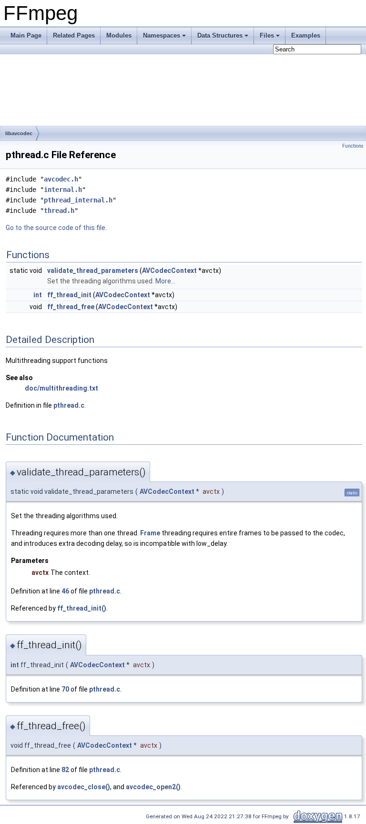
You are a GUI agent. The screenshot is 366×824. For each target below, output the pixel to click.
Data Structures (220, 35)
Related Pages (74, 35)
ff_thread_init (69, 295)
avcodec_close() (83, 787)
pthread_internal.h (78, 200)
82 (65, 770)
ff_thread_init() (81, 608)
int (37, 295)
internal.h (63, 189)
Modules (119, 35)
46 (65, 591)
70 (65, 689)
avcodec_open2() (153, 787)
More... (165, 281)
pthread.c (68, 405)
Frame (150, 533)
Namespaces (161, 35)
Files (267, 35)
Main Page (25, 35)
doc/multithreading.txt (61, 388)
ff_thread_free (70, 307)
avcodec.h (61, 179)
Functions (353, 146)
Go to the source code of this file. (56, 227)
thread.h (59, 210)
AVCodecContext (169, 270)
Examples (305, 35)
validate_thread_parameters (92, 270)
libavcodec (18, 133)
